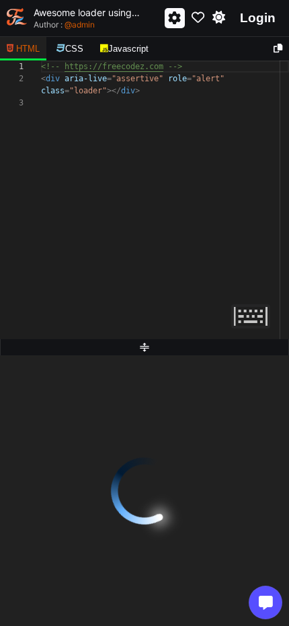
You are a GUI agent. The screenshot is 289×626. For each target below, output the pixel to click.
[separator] (144, 347)
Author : (64, 24)
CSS (74, 49)
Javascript (128, 49)
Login (258, 18)
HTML (28, 49)
